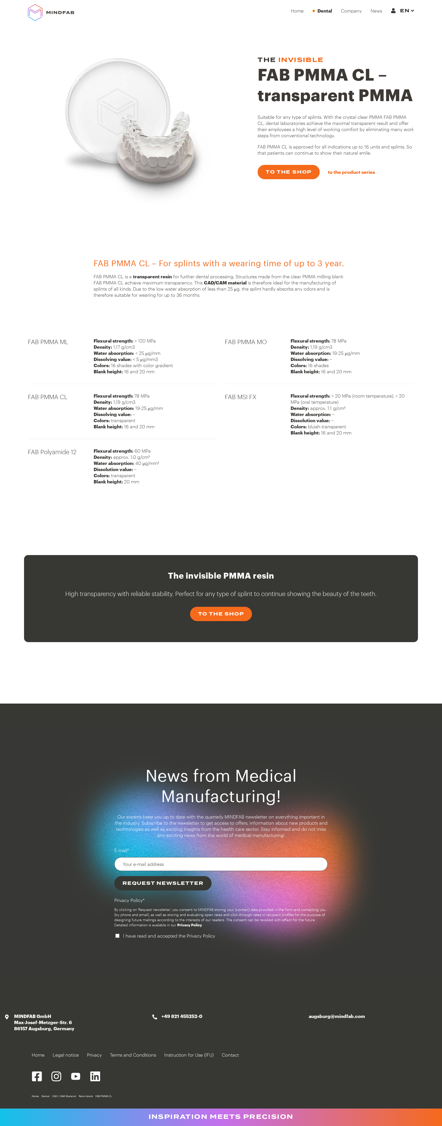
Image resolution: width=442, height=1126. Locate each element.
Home (38, 1055)
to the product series (351, 172)
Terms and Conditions (133, 1055)
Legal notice (66, 1055)
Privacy (94, 1055)
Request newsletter (163, 883)
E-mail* (121, 850)
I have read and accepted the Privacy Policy (169, 936)
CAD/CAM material (225, 282)
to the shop (289, 172)
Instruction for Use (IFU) (189, 1055)
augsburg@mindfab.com (337, 1016)
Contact (230, 1055)
